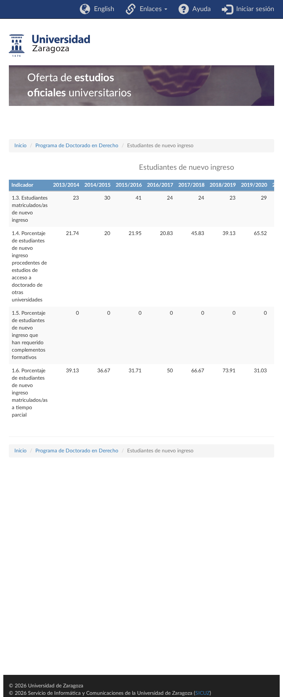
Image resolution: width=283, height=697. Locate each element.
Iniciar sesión (253, 9)
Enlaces (150, 9)
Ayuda (200, 9)
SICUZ (202, 693)
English (102, 9)
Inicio (20, 145)
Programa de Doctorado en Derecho (76, 145)
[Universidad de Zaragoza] (49, 45)
